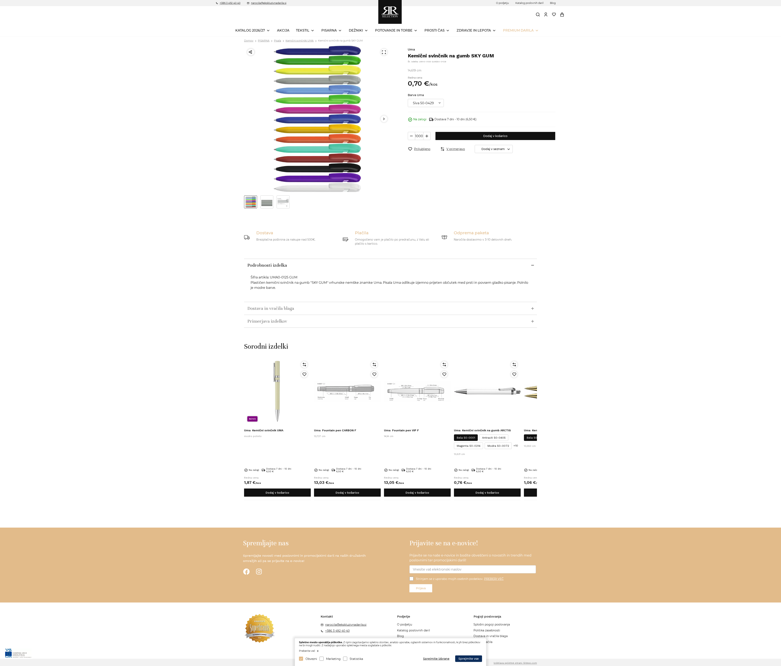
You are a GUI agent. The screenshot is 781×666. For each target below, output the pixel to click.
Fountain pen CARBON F (335, 430)
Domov (248, 40)
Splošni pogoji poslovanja (491, 624)
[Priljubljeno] (304, 374)
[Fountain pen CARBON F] (347, 391)
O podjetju (502, 2)
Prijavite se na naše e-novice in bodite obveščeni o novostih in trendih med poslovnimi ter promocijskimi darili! (470, 557)
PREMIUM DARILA (518, 30)
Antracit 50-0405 (494, 437)
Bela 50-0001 (466, 437)
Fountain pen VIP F (401, 430)
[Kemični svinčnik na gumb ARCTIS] (487, 391)
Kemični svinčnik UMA (263, 430)
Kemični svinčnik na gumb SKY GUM (340, 40)
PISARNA (329, 30)
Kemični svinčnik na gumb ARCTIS (482, 430)
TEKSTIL (302, 30)
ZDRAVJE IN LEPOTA (474, 30)
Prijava (421, 588)
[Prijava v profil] (546, 14)
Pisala (277, 40)
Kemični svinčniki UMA (300, 40)
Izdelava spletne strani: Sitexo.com (515, 663)
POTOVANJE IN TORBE (393, 30)
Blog (553, 2)
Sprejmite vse (468, 659)
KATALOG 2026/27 (250, 30)
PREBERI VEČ (494, 579)
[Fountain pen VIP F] (417, 391)
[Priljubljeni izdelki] (554, 14)
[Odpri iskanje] (538, 14)
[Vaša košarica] (562, 14)
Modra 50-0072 (498, 445)
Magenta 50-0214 (468, 445)
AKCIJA (283, 30)
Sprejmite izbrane (436, 659)
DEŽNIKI (356, 30)
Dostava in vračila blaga (490, 636)
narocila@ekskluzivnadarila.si (268, 2)
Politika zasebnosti (486, 630)
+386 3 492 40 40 (230, 2)
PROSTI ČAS (434, 30)
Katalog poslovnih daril (529, 2)
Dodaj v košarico (495, 136)
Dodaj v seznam (493, 149)
